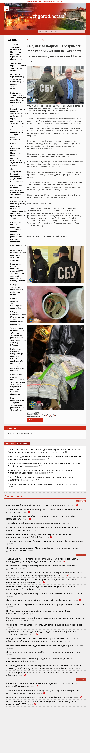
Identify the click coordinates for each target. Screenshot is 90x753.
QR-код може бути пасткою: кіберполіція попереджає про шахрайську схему (44, 625)
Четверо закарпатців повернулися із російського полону (16, 289)
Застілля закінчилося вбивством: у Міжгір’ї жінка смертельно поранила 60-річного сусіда (16, 52)
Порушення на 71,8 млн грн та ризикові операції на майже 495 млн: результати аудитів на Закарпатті (18, 252)
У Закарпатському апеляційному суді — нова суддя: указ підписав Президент (45, 541)
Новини (37, 40)
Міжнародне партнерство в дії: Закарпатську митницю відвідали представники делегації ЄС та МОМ (18, 82)
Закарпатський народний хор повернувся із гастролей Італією (37, 505)
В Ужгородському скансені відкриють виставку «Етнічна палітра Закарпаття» (45, 593)
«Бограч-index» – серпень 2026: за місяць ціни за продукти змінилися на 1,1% (45, 604)
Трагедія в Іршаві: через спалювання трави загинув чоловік (36, 523)
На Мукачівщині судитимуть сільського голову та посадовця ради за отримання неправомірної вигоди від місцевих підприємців (18, 384)
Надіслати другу (35, 420)
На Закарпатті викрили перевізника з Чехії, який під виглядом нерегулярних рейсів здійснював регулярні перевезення (17, 231)
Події (43, 40)
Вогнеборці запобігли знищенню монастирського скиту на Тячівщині (18, 303)
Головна (30, 40)
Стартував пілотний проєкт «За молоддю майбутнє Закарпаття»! (39, 600)
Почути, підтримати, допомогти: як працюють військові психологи (39, 697)
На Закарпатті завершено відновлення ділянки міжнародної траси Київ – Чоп (45, 645)
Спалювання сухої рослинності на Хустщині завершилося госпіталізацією (18, 134)
